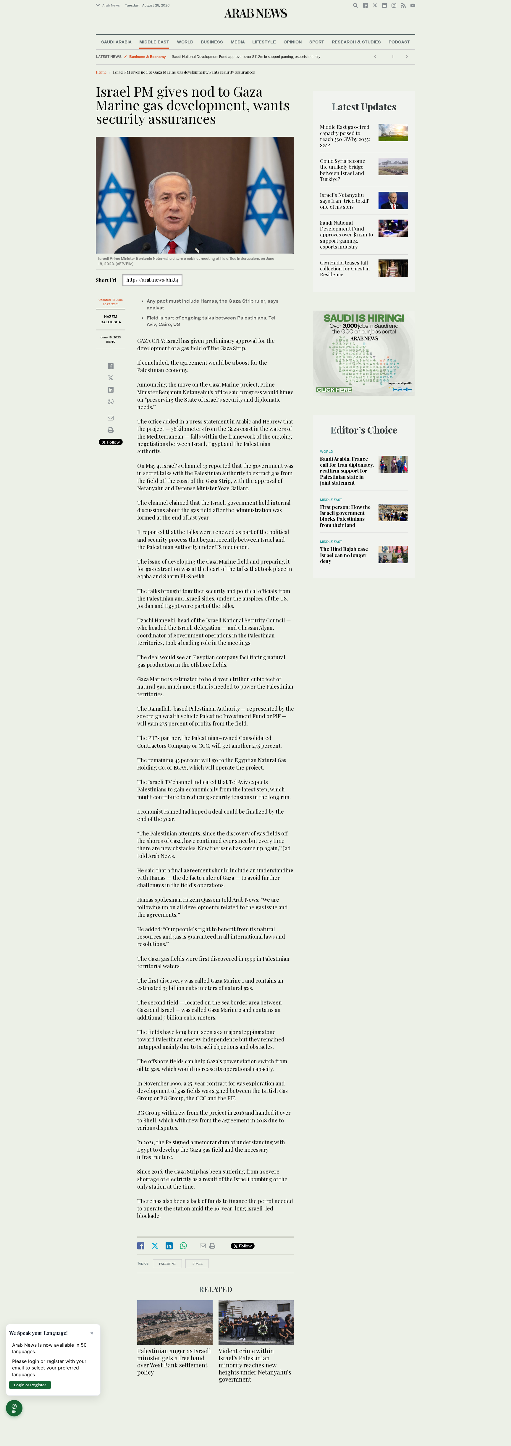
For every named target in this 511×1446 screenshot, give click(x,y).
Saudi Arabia (116, 41)
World (185, 41)
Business (212, 41)
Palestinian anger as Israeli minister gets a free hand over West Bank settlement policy (174, 1361)
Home (101, 71)
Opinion (293, 41)
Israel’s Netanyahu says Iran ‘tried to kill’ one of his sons (345, 200)
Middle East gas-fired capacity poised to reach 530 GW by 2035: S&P (345, 136)
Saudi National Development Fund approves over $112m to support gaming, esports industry (346, 234)
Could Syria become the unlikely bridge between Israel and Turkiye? (342, 170)
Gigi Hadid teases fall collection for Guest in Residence (214, 57)
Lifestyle (264, 41)
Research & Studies (356, 41)
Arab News (111, 5)
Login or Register (30, 1384)
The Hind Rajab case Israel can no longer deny (344, 555)
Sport (316, 41)
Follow (113, 441)
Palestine (167, 1263)
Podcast (399, 41)
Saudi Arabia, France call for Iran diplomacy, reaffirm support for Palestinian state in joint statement (347, 470)
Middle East (154, 41)
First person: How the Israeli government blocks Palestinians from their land (345, 516)
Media (238, 41)
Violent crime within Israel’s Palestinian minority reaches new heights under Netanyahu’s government (255, 1365)
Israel (197, 1263)
